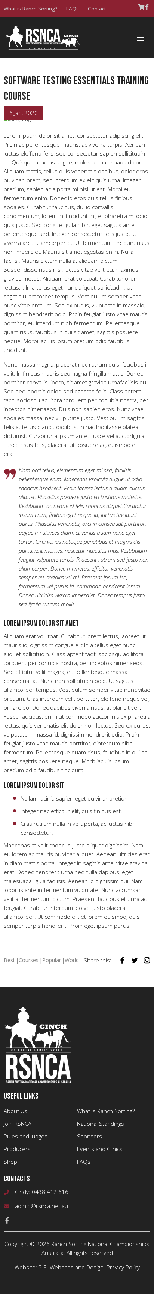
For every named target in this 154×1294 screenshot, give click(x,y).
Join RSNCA (17, 1123)
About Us (15, 1111)
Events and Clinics (100, 1149)
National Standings (100, 1123)
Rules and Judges (25, 1136)
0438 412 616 (50, 1191)
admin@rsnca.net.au (41, 1206)
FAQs (72, 8)
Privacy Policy (123, 1267)
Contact (97, 8)
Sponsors (89, 1136)
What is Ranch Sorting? (30, 8)
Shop (10, 1161)
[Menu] (140, 38)
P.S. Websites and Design (71, 1267)
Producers (17, 1149)
